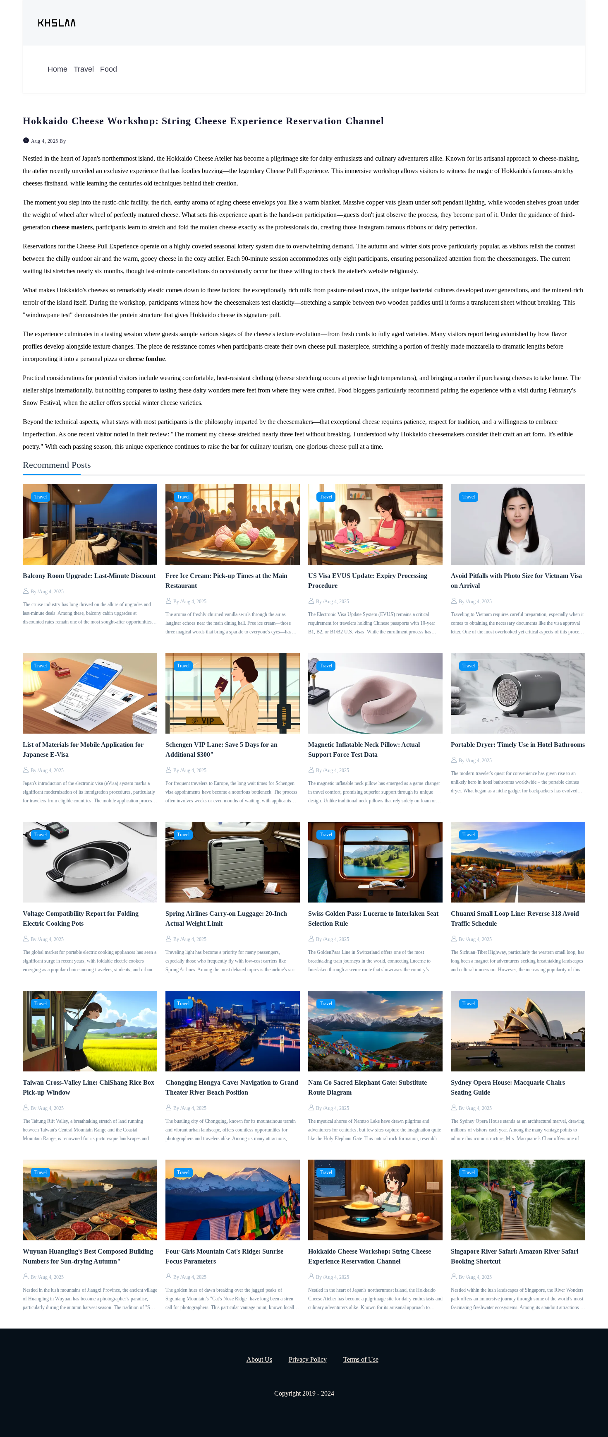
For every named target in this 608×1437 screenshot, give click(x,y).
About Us (259, 1359)
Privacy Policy (308, 1359)
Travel (84, 69)
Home (57, 69)
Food (108, 69)
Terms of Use (360, 1359)
